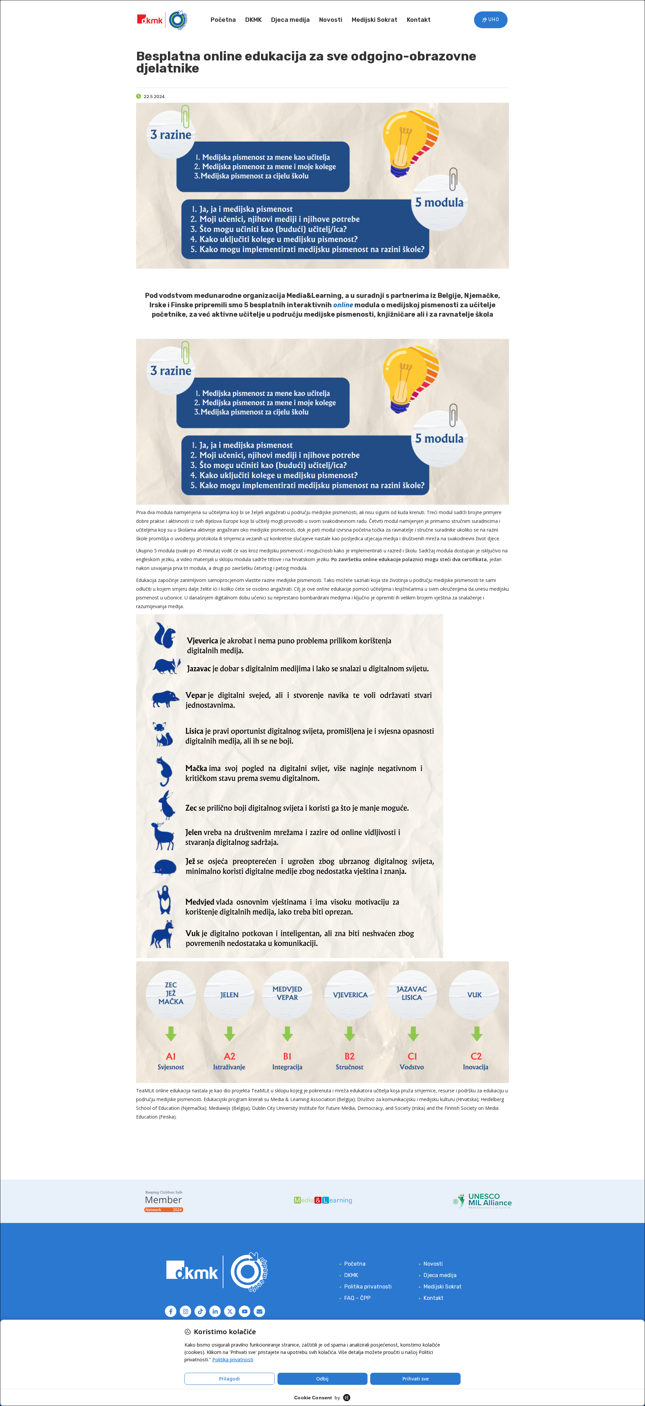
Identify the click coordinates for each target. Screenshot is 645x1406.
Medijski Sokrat (374, 20)
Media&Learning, (316, 295)
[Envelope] (259, 1311)
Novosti (330, 20)
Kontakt (419, 20)
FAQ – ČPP (357, 1298)
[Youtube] (244, 1311)
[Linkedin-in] (215, 1311)
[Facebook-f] (170, 1311)
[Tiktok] (200, 1311)
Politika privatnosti (368, 1286)
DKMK (253, 20)
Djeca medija (290, 20)
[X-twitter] (229, 1311)
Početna (223, 20)
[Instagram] (185, 1311)
